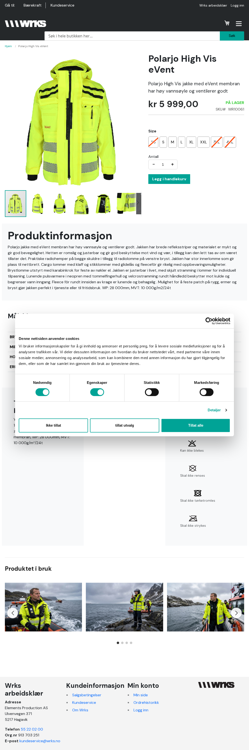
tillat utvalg (124, 425)
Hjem (8, 46)
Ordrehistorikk (146, 702)
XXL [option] (203, 142)
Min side (140, 695)
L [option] (182, 142)
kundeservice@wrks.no (39, 740)
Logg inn (237, 5)
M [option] (172, 142)
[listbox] (196, 143)
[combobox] (132, 36)
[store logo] (25, 23)
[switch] (97, 393)
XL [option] (191, 142)
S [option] (163, 142)
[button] (38, 203)
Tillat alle (195, 425)
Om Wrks (80, 710)
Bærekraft (33, 5)
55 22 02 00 (32, 729)
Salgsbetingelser (86, 695)
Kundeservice (62, 5)
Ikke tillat (53, 425)
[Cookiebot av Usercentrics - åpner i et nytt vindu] (209, 321)
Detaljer (214, 410)
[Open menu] (238, 23)
